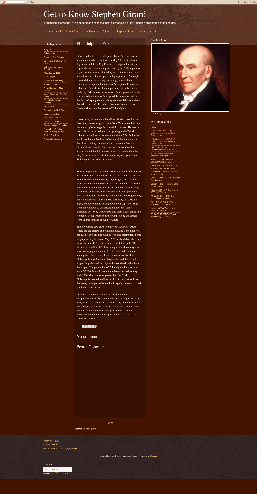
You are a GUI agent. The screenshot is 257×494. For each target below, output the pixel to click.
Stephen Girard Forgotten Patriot (136, 31)
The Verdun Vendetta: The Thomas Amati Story (162, 154)
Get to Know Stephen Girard (95, 14)
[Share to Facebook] (92, 326)
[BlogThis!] (86, 326)
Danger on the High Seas (54, 110)
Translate (64, 473)
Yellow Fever (49, 106)
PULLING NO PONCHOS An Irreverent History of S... (163, 203)
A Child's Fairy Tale (51, 445)
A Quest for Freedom (53, 139)
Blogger (153, 456)
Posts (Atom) (91, 429)
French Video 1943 (51, 441)
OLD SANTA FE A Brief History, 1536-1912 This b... (165, 191)
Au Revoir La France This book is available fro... (164, 173)
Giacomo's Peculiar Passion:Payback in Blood (162, 148)
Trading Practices (51, 135)
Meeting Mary (49, 77)
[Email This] (83, 326)
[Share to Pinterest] (95, 326)
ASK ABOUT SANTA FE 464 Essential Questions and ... (163, 215)
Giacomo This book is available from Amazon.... (164, 185)
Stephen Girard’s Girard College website (60, 448)
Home (109, 422)
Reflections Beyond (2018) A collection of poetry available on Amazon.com (164, 141)
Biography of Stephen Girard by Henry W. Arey (54, 130)
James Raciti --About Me (62, 31)
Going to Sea (49, 53)
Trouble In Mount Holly (53, 81)
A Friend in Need (51, 84)
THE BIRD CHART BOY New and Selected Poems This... (164, 166)
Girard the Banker (51, 114)
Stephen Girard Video (97, 31)
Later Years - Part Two (53, 121)
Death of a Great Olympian (55, 125)
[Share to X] (89, 326)
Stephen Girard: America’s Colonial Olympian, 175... (162, 161)
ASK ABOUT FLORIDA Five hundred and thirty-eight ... (163, 197)
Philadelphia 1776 (52, 73)
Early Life (48, 49)
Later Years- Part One (53, 118)
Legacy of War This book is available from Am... (163, 209)
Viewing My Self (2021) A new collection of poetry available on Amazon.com (164, 133)
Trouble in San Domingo (54, 57)
